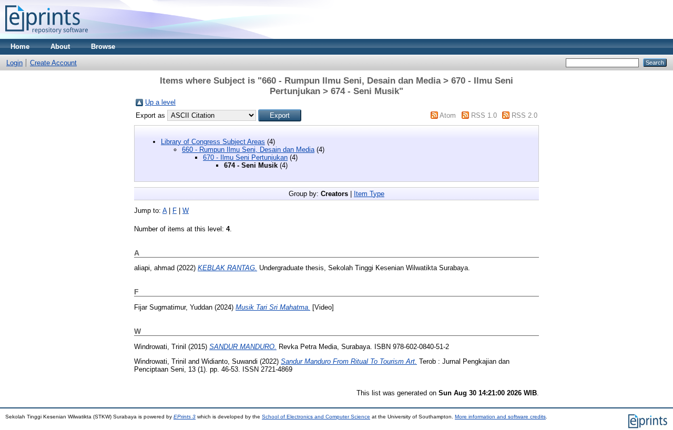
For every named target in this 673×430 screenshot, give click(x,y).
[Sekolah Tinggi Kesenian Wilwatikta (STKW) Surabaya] (46, 36)
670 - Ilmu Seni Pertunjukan (245, 157)
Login (14, 63)
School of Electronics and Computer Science (316, 416)
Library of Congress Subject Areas (213, 142)
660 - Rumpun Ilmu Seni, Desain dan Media (248, 149)
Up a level (160, 102)
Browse (103, 46)
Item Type (369, 194)
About (60, 46)
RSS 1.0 (484, 115)
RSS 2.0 (524, 115)
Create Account (53, 63)
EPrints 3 (185, 416)
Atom (448, 115)
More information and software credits (500, 416)
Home (20, 46)
